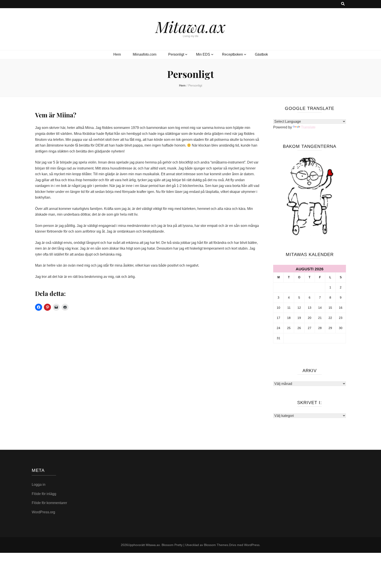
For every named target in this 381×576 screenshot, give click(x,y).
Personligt (176, 54)
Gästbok (261, 54)
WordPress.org (43, 512)
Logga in (38, 484)
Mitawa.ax (190, 26)
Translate (308, 127)
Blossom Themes (216, 545)
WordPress (252, 545)
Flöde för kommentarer (49, 503)
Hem (117, 54)
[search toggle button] (343, 4)
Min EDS (203, 54)
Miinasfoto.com (144, 54)
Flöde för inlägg (44, 494)
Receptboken (232, 54)
